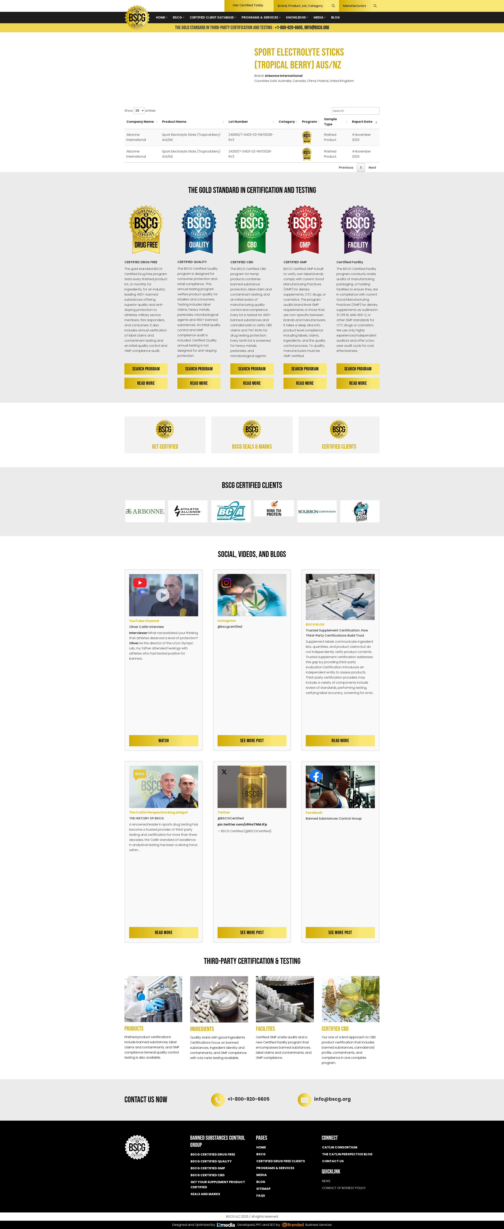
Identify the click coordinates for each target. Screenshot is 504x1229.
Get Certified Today (248, 5)
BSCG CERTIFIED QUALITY (211, 1161)
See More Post (252, 741)
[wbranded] (226, 1224)
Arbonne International (284, 75)
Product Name (174, 121)
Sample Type (330, 121)
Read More (146, 383)
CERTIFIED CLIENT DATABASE (212, 17)
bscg (261, 1154)
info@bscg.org (316, 28)
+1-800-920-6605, (289, 28)
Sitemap (263, 1188)
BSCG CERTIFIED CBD (208, 1175)
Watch (163, 741)
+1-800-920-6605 (249, 1099)
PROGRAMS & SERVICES (260, 17)
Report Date (362, 121)
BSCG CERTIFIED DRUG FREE (213, 1154)
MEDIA (319, 17)
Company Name (140, 121)
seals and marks (205, 1194)
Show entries (140, 110)
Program (309, 121)
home (261, 1147)
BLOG (335, 17)
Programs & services (275, 1168)
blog (260, 1182)
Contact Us (333, 1161)
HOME (161, 17)
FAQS (260, 1195)
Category (287, 121)
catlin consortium (339, 1147)
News (326, 1181)
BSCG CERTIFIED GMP (208, 1168)
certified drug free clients (280, 1161)
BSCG (178, 17)
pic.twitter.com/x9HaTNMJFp (242, 824)
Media (261, 1175)
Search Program (146, 369)
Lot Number (238, 121)
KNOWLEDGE (296, 17)
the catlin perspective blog (347, 1154)
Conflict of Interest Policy (344, 1188)
